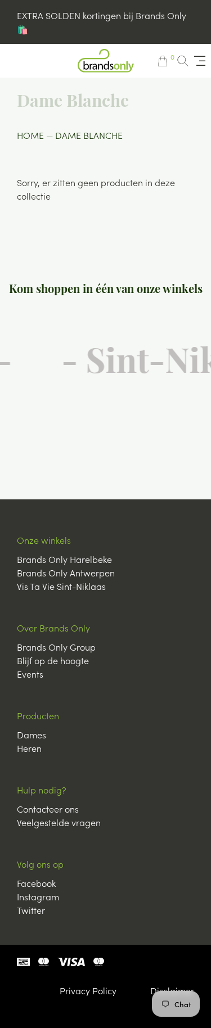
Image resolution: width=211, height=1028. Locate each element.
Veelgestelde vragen (59, 822)
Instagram (38, 896)
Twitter (31, 910)
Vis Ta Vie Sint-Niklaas (61, 586)
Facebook (36, 883)
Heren (29, 748)
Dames (31, 734)
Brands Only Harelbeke (64, 559)
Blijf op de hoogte (53, 660)
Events (30, 674)
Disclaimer (172, 990)
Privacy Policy (88, 990)
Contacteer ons (48, 808)
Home (30, 135)
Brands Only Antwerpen (66, 572)
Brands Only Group (56, 647)
